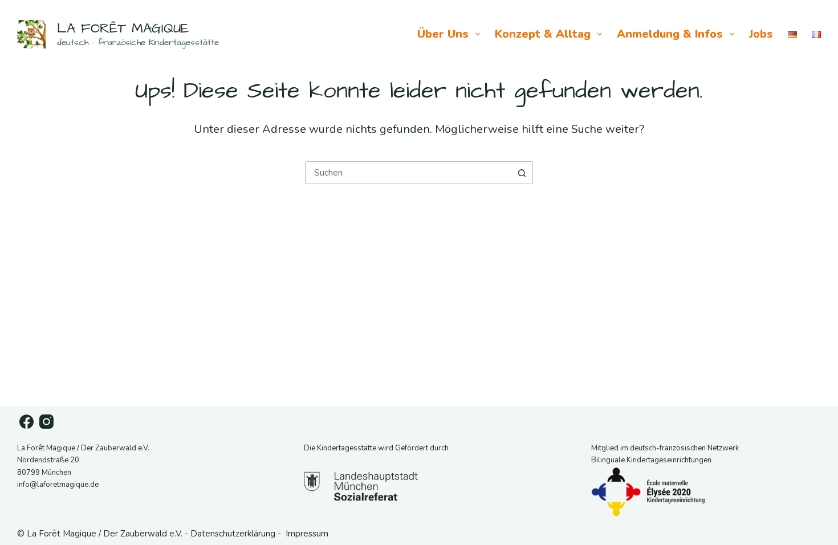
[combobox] (408, 172)
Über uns (443, 34)
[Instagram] (46, 421)
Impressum (307, 533)
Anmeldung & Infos (670, 34)
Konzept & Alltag (543, 34)
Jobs (761, 34)
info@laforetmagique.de (58, 484)
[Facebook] (26, 421)
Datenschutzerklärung (232, 533)
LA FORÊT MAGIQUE (123, 28)
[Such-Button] (521, 173)
